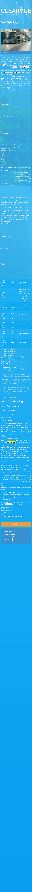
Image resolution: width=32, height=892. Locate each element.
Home (3, 26)
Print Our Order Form (16, 524)
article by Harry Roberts (14, 455)
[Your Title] (7, 228)
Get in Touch (7, 539)
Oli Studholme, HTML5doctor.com (9, 397)
